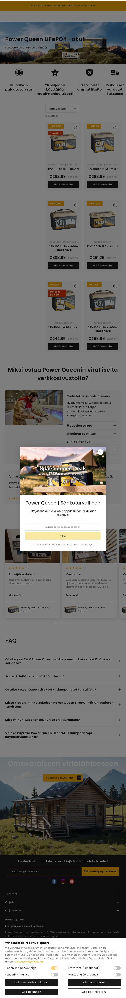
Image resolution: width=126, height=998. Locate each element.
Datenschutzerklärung (29, 961)
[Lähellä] (100, 452)
